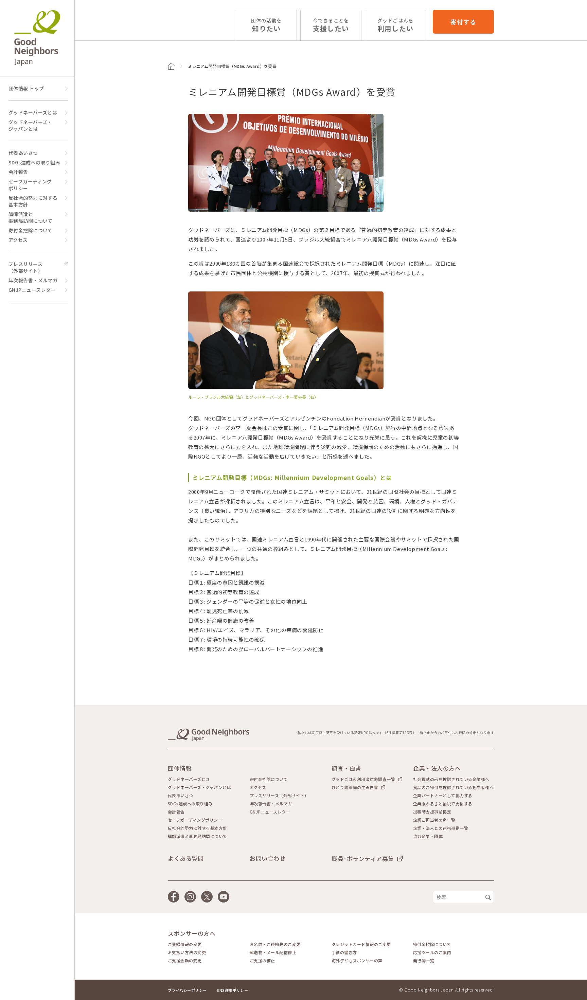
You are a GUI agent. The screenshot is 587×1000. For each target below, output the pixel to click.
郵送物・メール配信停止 (273, 952)
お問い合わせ (267, 858)
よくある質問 (185, 858)
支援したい (331, 25)
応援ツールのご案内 (432, 952)
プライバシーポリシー (187, 990)
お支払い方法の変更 (187, 952)
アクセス (18, 239)
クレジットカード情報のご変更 (361, 944)
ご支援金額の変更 (185, 961)
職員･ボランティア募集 (363, 858)
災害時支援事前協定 (432, 812)
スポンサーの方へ (191, 933)
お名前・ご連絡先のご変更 (275, 944)
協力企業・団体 (428, 836)
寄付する (463, 21)
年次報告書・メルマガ (32, 280)
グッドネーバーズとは (32, 112)
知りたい (266, 25)
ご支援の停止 (262, 961)
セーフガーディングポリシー (30, 185)
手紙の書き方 (344, 952)
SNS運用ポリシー (232, 990)
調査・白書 (346, 768)
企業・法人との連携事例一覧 (440, 828)
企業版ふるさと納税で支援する (443, 804)
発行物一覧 (423, 961)
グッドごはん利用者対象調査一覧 (363, 779)
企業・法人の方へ (437, 768)
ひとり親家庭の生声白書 (355, 787)
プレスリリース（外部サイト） (25, 267)
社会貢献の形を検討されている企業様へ (451, 779)
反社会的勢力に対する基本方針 (32, 201)
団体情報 (180, 768)
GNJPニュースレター (32, 289)
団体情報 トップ (26, 88)
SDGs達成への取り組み (34, 162)
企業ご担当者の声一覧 (434, 820)
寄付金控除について (30, 230)
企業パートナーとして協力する (443, 795)
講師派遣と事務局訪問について (30, 217)
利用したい (395, 25)
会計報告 (18, 171)
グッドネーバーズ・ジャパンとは (30, 125)
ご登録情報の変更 (185, 944)
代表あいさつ (23, 152)
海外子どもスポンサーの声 (357, 961)
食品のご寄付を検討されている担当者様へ (453, 787)
